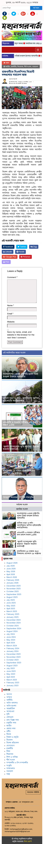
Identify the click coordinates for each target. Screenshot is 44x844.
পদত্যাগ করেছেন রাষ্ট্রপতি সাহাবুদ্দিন (18, 497)
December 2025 (13, 586)
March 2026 (11, 577)
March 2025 (11, 611)
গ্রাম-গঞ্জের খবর (12, 720)
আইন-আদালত (12, 703)
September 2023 (13, 662)
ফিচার (8, 734)
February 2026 (12, 580)
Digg (35, 247)
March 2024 (11, 645)
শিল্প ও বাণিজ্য (12, 757)
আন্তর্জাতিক (10, 708)
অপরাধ (9, 697)
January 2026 (12, 583)
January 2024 (12, 651)
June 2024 (11, 637)
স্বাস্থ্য (8, 774)
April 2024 (10, 642)
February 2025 (12, 614)
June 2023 (11, 671)
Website (11, 322)
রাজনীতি (13, 66)
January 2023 (12, 685)
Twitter (22, 247)
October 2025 (12, 591)
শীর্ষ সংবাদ (27, 66)
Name (10, 305)
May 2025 (10, 606)
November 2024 (13, 623)
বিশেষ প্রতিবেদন (12, 742)
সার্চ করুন (36, 8)
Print (7, 262)
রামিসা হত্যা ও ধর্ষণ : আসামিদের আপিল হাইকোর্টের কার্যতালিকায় (21, 399)
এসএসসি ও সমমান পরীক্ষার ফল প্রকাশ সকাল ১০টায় (20, 423)
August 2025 (11, 597)
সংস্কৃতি (9, 765)
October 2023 (12, 660)
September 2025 (13, 594)
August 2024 (11, 631)
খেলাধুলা (9, 717)
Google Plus (11, 257)
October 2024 (12, 625)
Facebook (8, 247)
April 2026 (10, 574)
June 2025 (11, 603)
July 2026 (10, 566)
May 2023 (10, 674)
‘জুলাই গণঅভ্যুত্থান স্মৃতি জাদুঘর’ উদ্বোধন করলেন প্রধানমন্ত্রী (21, 448)
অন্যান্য (9, 694)
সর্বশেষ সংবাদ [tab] (22, 504)
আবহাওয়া (10, 711)
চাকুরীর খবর (11, 723)
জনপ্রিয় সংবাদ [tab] (22, 509)
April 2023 (10, 677)
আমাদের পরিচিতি (33, 792)
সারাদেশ (35, 66)
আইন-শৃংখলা (11, 705)
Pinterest (26, 257)
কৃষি (8, 714)
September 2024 (13, 628)
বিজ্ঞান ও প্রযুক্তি (12, 737)
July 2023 (10, 668)
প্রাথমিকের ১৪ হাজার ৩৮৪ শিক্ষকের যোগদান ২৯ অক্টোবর (19, 472)
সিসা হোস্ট (28, 841)
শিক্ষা (8, 751)
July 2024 (10, 634)
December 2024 (13, 620)
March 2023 (11, 680)
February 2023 (12, 682)
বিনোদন (9, 740)
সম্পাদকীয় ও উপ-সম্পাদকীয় (17, 762)
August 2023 (11, 665)
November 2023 (13, 657)
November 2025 (13, 588)
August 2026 (11, 563)
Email (10, 313)
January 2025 (12, 617)
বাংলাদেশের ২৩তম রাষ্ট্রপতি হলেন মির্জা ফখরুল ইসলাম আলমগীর (20, 375)
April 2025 (10, 608)
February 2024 (12, 648)
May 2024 (10, 640)
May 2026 (10, 571)
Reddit (21, 252)
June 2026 (11, 568)
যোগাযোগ (10, 745)
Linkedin (8, 252)
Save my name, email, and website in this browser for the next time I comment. (20, 335)
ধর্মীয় (8, 731)
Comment (12, 277)
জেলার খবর (10, 728)
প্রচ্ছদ (7, 63)
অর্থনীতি (9, 700)
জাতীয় (8, 66)
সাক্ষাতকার (10, 768)
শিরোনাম (20, 66)
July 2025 (10, 600)
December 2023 (13, 654)
